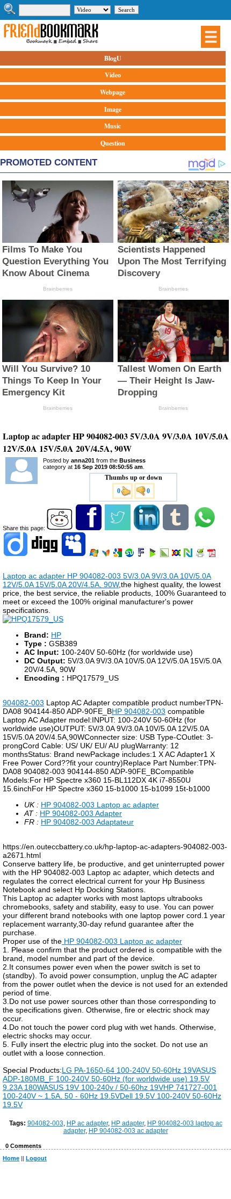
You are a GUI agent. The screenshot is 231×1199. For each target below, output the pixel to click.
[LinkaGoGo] (177, 555)
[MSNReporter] (107, 555)
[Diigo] (16, 555)
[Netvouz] (189, 555)
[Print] (201, 555)
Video (113, 75)
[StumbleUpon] (130, 555)
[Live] (95, 555)
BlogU (112, 58)
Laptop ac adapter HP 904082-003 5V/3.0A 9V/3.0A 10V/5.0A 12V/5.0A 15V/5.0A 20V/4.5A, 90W (107, 580)
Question (112, 143)
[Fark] (142, 555)
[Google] (118, 555)
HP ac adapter (87, 1123)
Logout (36, 1158)
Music (112, 126)
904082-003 (23, 702)
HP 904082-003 (138, 711)
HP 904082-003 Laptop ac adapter (100, 804)
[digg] (45, 555)
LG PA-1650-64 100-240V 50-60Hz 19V (129, 1070)
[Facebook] (89, 528)
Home (11, 1158)
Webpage (112, 92)
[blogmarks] (153, 555)
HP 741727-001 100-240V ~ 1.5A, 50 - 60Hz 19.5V (110, 1091)
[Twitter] (118, 528)
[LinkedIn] (147, 528)
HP (56, 635)
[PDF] (212, 555)
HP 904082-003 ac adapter (128, 1131)
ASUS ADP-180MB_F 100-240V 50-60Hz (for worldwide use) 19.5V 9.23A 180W (109, 1079)
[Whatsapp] (205, 528)
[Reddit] (60, 528)
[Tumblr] (176, 528)
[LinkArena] (165, 555)
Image (112, 109)
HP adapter (127, 1123)
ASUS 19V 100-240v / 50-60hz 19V (103, 1087)
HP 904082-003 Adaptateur (87, 822)
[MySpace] (74, 555)
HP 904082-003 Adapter (81, 813)
